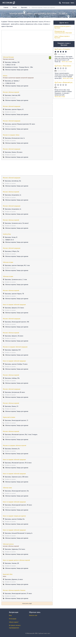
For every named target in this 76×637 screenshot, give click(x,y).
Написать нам (33, 615)
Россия (15, 7)
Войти (72, 3)
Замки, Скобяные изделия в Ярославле (62, 37)
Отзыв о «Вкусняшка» (64, 66)
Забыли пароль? (13, 622)
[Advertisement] (27, 168)
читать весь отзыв (67, 61)
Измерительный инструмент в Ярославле (62, 27)
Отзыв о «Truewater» (63, 49)
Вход (10, 615)
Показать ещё (27, 603)
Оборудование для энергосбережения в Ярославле (63, 32)
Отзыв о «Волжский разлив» (65, 82)
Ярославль (24, 7)
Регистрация (65, 3)
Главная (6, 7)
